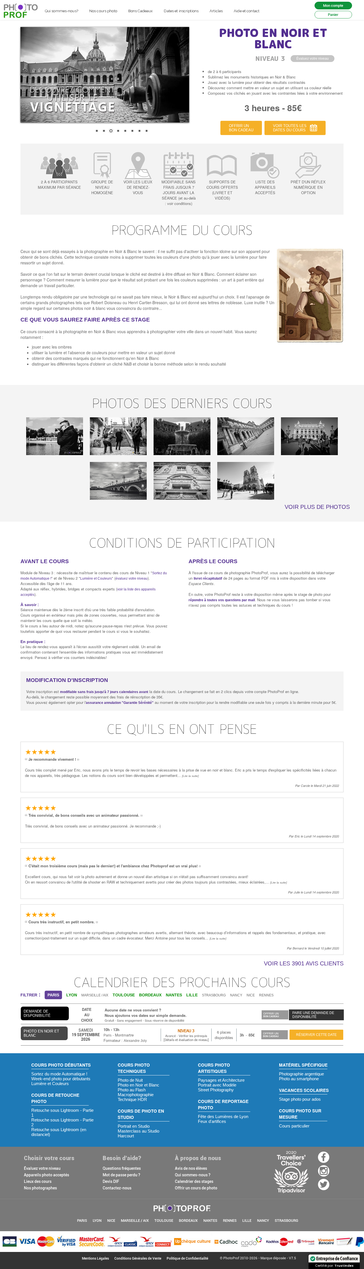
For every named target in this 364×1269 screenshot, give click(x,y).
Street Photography (216, 1089)
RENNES (266, 995)
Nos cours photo (103, 11)
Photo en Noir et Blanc (138, 1085)
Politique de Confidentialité (187, 1258)
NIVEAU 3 (186, 1030)
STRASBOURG (214, 995)
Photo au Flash (132, 1089)
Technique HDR (132, 1099)
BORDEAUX (188, 1220)
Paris (107, 1035)
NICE (251, 995)
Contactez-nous (117, 1188)
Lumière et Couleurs (96, 578)
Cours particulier (294, 1125)
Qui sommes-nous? (61, 11)
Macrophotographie (136, 1094)
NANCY (236, 995)
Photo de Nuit (130, 1080)
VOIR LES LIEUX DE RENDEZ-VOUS (137, 187)
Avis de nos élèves (191, 1168)
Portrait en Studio (134, 1126)
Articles (216, 11)
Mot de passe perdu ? (121, 1175)
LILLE (246, 1220)
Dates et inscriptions (181, 11)
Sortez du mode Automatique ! (59, 1073)
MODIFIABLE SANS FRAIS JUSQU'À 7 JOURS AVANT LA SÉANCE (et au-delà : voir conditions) (179, 192)
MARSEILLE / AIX (94, 995)
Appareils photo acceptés (46, 1175)
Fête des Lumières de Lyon (223, 1116)
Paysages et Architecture (221, 1080)
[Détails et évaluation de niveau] (186, 1040)
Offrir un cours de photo (196, 1188)
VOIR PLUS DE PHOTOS (317, 507)
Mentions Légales (95, 1258)
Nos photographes (40, 1188)
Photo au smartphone (299, 1078)
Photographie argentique (301, 1073)
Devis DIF (111, 1181)
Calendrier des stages (194, 1181)
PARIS (82, 1220)
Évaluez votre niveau (42, 1168)
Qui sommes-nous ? (192, 1175)
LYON (97, 1220)
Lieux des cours (37, 1181)
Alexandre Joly (135, 1041)
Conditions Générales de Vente (137, 1258)
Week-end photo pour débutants (60, 1078)
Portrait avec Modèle (217, 1085)
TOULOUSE (163, 1220)
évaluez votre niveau (131, 578)
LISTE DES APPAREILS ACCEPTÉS (265, 187)
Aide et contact (246, 11)
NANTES (210, 1220)
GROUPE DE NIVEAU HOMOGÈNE (102, 187)
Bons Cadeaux (140, 11)
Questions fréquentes (122, 1168)
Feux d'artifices (212, 1121)
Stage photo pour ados (300, 1099)
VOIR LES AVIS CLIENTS (304, 963)
